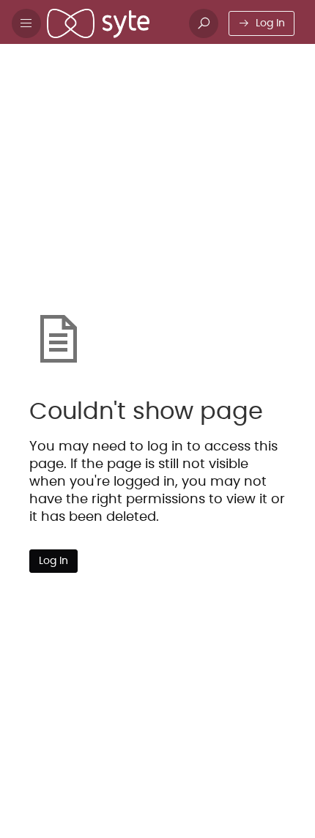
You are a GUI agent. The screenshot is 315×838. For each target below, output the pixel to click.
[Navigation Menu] (26, 23)
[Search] (203, 23)
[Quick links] (112, 23)
